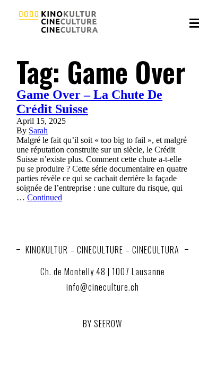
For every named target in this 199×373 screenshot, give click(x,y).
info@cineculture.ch (102, 287)
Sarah (38, 130)
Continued (44, 197)
